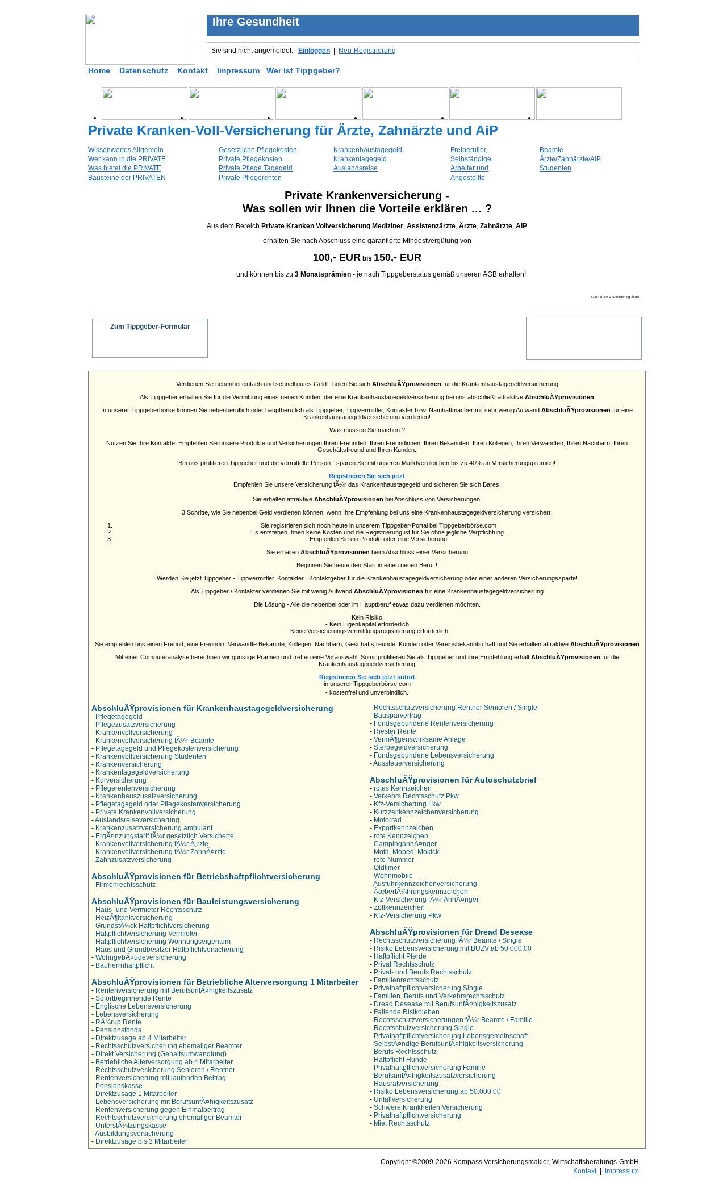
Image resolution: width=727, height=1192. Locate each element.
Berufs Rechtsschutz (405, 1052)
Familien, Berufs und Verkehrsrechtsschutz (439, 996)
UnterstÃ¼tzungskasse (130, 1126)
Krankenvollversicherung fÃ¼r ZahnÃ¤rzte (160, 852)
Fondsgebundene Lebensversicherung (434, 755)
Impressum (238, 70)
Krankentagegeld (360, 159)
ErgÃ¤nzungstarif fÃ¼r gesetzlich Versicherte (164, 836)
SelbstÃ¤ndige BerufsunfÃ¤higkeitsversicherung (448, 1044)
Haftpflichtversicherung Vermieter (146, 934)
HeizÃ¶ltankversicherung (134, 918)
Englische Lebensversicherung (143, 1006)
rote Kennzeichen (401, 836)
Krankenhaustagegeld (367, 150)
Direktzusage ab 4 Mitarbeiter (140, 1038)
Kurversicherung (121, 780)
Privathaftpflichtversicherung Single (428, 988)
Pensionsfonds (118, 1030)
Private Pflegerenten (250, 178)
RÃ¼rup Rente (118, 1022)
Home (99, 70)
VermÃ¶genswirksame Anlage (420, 739)
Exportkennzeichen (403, 828)
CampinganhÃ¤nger (405, 844)
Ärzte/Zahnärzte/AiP (570, 159)
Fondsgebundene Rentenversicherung (434, 723)
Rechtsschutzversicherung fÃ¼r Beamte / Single (448, 940)
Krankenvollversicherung (134, 733)
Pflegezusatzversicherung (135, 725)
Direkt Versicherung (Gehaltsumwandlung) (161, 1054)
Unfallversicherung (403, 1099)
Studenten (555, 168)
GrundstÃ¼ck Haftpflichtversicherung (152, 926)
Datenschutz (143, 70)
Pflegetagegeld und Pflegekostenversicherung (167, 748)
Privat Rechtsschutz (404, 964)
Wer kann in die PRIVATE (127, 159)
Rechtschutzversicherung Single (424, 1028)
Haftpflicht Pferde (400, 956)
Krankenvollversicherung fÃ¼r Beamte (154, 741)
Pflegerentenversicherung (135, 788)
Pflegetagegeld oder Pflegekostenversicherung (168, 804)
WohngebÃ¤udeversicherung (140, 957)
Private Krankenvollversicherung (145, 812)
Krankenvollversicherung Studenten (150, 756)
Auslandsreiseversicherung (137, 820)
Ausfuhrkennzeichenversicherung (425, 884)
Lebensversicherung (127, 1014)
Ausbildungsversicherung (134, 1133)
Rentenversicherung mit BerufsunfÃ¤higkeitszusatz (174, 990)
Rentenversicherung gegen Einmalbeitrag (160, 1110)
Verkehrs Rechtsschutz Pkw (416, 796)
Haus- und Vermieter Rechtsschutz (148, 910)
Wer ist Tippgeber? (303, 70)
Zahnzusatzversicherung (133, 860)
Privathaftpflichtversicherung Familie (430, 1068)
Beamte (551, 150)
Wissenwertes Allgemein (126, 150)
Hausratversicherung (406, 1084)
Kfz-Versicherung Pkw (407, 915)
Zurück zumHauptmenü (584, 333)
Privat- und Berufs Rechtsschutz (423, 972)
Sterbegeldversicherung (411, 747)
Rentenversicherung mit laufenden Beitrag (160, 1078)
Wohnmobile (393, 876)
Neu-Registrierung (367, 51)
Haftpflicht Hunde (400, 1060)
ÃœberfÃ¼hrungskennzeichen (421, 892)
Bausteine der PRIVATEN (127, 178)
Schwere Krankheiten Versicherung (428, 1107)
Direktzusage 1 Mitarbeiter (136, 1094)
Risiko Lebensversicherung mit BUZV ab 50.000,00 (453, 948)
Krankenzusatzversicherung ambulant (153, 828)
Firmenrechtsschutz (125, 885)
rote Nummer (394, 860)
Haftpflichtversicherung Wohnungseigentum (163, 942)
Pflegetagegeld (119, 717)
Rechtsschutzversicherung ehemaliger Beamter (168, 1046)
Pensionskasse (119, 1086)
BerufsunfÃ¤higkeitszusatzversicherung (435, 1076)
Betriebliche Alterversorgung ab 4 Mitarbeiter (164, 1062)
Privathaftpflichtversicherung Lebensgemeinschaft (451, 1036)
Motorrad (388, 820)
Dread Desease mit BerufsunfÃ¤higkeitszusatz (445, 1004)
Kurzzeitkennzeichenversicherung (426, 812)
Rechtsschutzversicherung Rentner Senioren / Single (455, 708)
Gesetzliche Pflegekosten (258, 150)
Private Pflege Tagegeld (256, 168)
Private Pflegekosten (250, 159)
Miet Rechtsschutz (402, 1123)
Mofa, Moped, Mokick (406, 852)
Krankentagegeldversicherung (142, 772)
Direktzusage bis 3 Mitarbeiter (141, 1141)
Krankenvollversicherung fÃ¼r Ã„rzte (151, 844)
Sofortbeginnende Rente (133, 998)
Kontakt (192, 70)
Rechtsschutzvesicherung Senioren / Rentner (165, 1070)
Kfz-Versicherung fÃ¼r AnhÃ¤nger (426, 900)
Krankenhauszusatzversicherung (146, 796)
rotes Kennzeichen (403, 788)
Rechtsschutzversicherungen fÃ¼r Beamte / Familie (453, 1020)
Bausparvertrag (397, 716)
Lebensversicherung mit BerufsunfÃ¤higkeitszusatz (174, 1102)
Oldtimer (387, 868)
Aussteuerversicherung (409, 763)
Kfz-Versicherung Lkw (407, 804)
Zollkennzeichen (399, 907)
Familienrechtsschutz (406, 980)
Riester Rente (395, 731)
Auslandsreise (355, 168)
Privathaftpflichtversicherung (417, 1115)
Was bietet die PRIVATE (124, 168)
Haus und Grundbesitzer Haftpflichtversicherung (169, 949)
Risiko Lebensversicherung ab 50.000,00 (437, 1091)
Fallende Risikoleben (407, 1012)
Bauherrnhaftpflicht (124, 965)
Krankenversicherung (128, 764)
